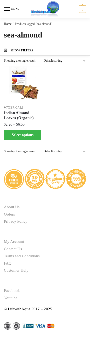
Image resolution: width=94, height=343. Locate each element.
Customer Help (16, 270)
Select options (22, 135)
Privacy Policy (15, 221)
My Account (14, 241)
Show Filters (22, 50)
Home (7, 24)
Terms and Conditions (22, 256)
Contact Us (13, 249)
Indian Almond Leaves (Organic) (19, 115)
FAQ (7, 263)
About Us (12, 207)
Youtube (10, 298)
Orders (9, 214)
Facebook (12, 290)
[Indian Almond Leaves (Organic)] (22, 84)
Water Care (14, 107)
